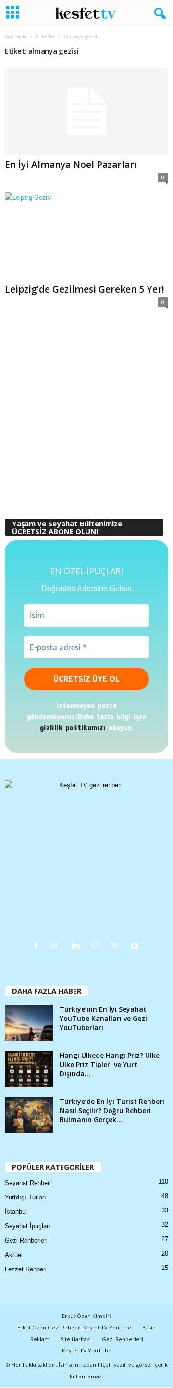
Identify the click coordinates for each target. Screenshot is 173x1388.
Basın (149, 1327)
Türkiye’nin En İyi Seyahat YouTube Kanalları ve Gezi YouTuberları (103, 1018)
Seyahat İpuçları (27, 1226)
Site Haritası (76, 1338)
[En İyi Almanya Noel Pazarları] (86, 111)
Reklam (39, 1338)
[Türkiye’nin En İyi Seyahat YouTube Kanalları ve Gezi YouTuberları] (29, 1023)
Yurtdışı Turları (25, 1197)
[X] (117, 946)
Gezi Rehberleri (26, 1240)
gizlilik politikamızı (73, 727)
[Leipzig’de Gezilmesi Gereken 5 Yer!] (86, 235)
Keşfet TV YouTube (86, 1350)
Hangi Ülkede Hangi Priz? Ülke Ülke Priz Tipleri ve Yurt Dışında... (110, 1064)
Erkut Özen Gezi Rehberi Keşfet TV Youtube (74, 1327)
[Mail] (97, 946)
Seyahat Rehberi (28, 1182)
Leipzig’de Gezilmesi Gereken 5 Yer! (84, 289)
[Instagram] (58, 946)
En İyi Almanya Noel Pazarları (71, 164)
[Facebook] (38, 946)
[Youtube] (136, 946)
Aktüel (14, 1254)
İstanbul (16, 1211)
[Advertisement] (86, 413)
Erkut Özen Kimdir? (86, 1315)
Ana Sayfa (15, 36)
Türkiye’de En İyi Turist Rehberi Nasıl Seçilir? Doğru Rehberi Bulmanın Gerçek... (112, 1110)
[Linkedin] (77, 946)
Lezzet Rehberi (26, 1269)
